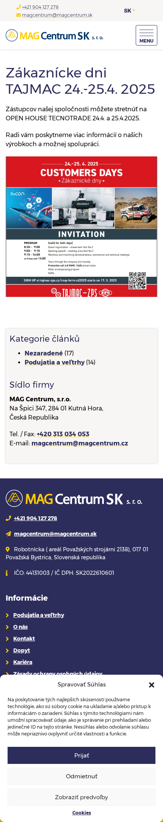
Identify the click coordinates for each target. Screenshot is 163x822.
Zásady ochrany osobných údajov (57, 674)
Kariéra (22, 662)
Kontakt (24, 638)
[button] (151, 684)
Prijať (81, 755)
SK (127, 10)
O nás (20, 626)
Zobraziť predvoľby (81, 797)
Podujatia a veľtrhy (55, 362)
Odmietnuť (81, 776)
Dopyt (21, 650)
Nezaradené (44, 353)
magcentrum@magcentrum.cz (79, 443)
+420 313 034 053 (63, 434)
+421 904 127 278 (40, 7)
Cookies (81, 813)
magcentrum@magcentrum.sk (57, 15)
